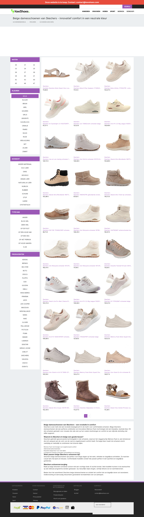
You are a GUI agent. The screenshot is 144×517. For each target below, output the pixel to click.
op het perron (25, 239)
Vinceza (25, 359)
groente (25, 118)
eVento (25, 366)
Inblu (25, 289)
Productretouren (58, 495)
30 (16, 65)
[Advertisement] (63, 41)
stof (25, 197)
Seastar (25, 344)
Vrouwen (15, 493)
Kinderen (15, 489)
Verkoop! (130, 11)
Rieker (24, 337)
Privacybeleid (37, 497)
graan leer (24, 179)
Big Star (25, 267)
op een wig (25, 236)
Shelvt (25, 352)
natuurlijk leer (24, 183)
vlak (25, 247)
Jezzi (25, 300)
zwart (25, 151)
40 (25, 76)
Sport (14, 500)
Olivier (25, 322)
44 (34, 80)
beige (25, 96)
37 (25, 72)
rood (25, 133)
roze (25, 137)
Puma (25, 333)
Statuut (35, 493)
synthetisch (25, 205)
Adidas (25, 259)
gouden (25, 111)
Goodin (25, 285)
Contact (35, 489)
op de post (25, 228)
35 (34, 68)
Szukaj (127, 6)
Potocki (25, 330)
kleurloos (25, 122)
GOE (24, 282)
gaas (25, 171)
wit (25, 144)
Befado (25, 263)
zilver (25, 148)
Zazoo (25, 363)
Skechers (25, 355)
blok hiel (25, 221)
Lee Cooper (25, 304)
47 (34, 83)
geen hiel (25, 225)
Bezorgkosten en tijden (60, 491)
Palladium (25, 326)
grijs (25, 115)
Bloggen (76, 489)
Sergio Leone (25, 348)
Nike (25, 318)
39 (16, 76)
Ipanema (25, 296)
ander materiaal (25, 164)
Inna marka (25, 293)
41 (34, 76)
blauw (25, 100)
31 (25, 65)
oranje (25, 126)
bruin (25, 103)
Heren (14, 497)
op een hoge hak (25, 232)
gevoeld (25, 175)
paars (25, 129)
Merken (121, 11)
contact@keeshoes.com (87, 2)
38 (34, 72)
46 (25, 83)
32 (34, 65)
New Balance (25, 311)
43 (25, 80)
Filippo (25, 278)
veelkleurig (25, 140)
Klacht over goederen (60, 498)
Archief (76, 493)
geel (25, 107)
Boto (25, 271)
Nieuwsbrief (98, 489)
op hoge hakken (24, 243)
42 (16, 80)
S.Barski (25, 341)
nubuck (25, 186)
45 (16, 83)
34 (25, 68)
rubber (25, 190)
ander (24, 217)
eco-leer (25, 168)
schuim (25, 194)
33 (16, 68)
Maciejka (25, 307)
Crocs (25, 274)
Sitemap (35, 500)
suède (25, 201)
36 (16, 72)
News (25, 315)
